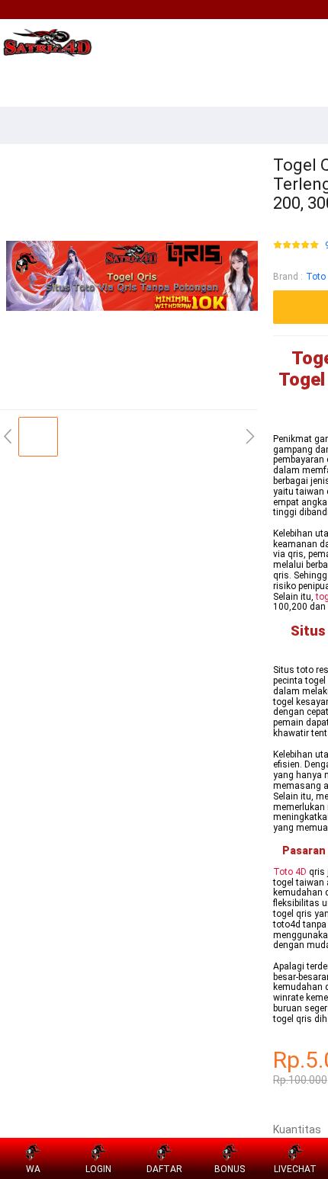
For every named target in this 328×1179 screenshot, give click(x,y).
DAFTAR (164, 1169)
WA (33, 1169)
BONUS (229, 1169)
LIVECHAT (295, 1169)
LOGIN (98, 1169)
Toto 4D (290, 872)
